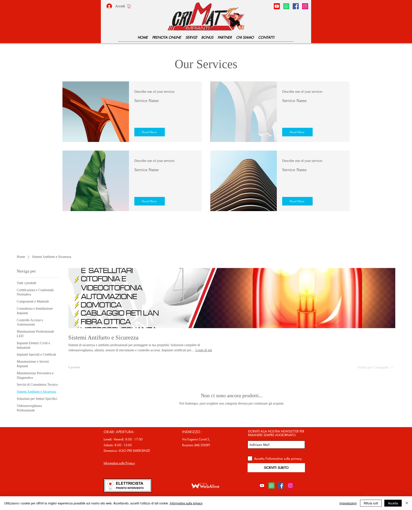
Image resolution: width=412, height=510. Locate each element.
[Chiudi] (406, 503)
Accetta (393, 503)
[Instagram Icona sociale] (305, 6)
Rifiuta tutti (371, 503)
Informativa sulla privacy (186, 503)
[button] (129, 6)
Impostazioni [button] (348, 503)
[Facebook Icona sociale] (296, 6)
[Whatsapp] (286, 6)
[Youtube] (277, 6)
